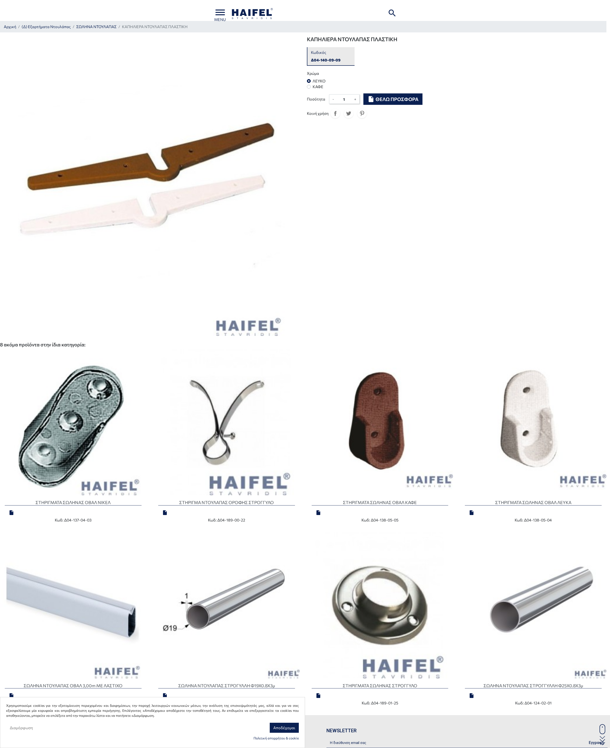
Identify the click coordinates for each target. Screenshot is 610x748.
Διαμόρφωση (21, 727)
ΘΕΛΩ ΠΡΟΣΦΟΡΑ (392, 99)
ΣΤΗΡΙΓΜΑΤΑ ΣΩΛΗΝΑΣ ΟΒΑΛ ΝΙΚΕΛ (73, 502)
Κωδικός (318, 52)
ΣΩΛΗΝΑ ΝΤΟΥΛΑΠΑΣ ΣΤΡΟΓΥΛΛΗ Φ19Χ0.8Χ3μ (226, 685)
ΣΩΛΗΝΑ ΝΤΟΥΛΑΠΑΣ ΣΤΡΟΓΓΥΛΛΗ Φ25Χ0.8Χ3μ (533, 685)
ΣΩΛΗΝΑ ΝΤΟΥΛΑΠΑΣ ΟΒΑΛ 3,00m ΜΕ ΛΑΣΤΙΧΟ (73, 685)
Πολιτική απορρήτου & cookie (276, 738)
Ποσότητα (316, 99)
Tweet (348, 113)
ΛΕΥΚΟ (319, 81)
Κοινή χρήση (335, 113)
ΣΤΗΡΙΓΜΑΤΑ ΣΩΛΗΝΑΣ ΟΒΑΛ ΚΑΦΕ (380, 502)
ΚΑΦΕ (318, 86)
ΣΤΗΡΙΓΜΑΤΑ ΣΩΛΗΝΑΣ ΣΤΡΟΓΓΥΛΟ (380, 685)
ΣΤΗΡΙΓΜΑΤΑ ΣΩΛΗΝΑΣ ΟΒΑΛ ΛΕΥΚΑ (533, 502)
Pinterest (362, 113)
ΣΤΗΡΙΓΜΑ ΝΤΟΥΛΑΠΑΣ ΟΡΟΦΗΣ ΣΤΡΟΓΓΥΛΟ (226, 502)
